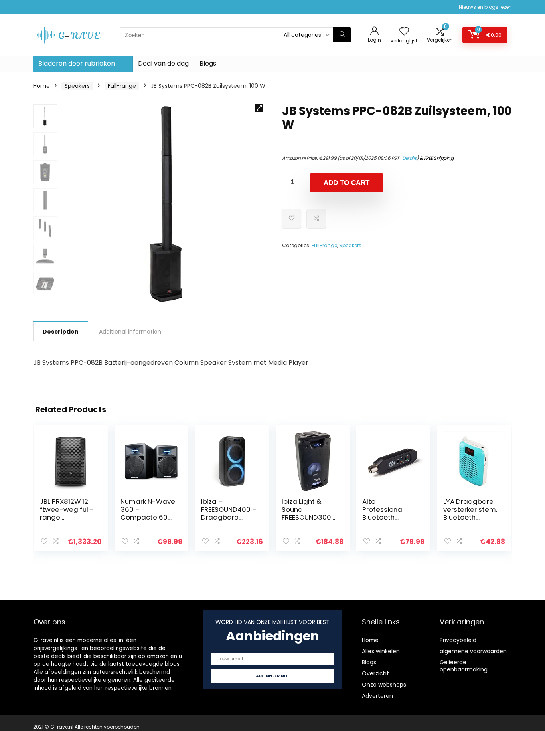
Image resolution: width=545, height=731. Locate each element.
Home (41, 86)
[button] (259, 108)
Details (409, 158)
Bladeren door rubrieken (76, 63)
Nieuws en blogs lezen (485, 7)
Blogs (207, 63)
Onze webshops (384, 685)
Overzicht (375, 673)
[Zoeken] (342, 34)
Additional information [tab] (130, 332)
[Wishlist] (404, 31)
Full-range (122, 86)
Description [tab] (61, 332)
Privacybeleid (458, 640)
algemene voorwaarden (473, 651)
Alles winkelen (381, 651)
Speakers (77, 86)
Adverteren (377, 696)
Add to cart (346, 183)
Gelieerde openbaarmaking (464, 665)
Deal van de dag (163, 63)
